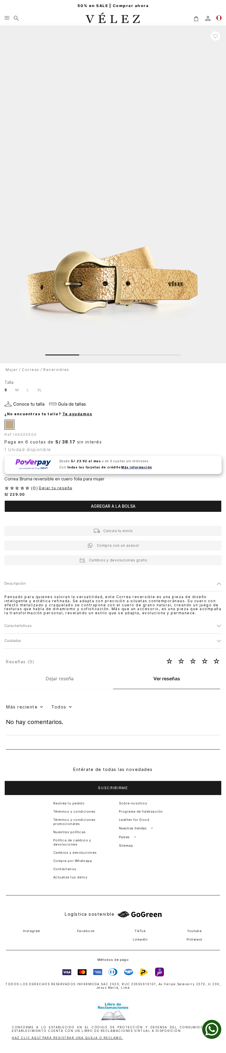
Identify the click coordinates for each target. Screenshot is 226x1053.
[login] (207, 18)
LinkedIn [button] (140, 939)
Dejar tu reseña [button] (55, 488)
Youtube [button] (194, 931)
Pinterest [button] (194, 939)
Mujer (12, 369)
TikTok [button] (140, 931)
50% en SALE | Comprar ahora (113, 6)
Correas (30, 369)
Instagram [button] (31, 931)
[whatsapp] (211, 1029)
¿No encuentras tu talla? (48, 414)
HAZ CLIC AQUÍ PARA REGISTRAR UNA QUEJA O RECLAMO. (67, 1038)
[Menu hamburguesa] (6, 18)
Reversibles (56, 369)
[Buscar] (16, 18)
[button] (196, 18)
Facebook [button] (86, 931)
